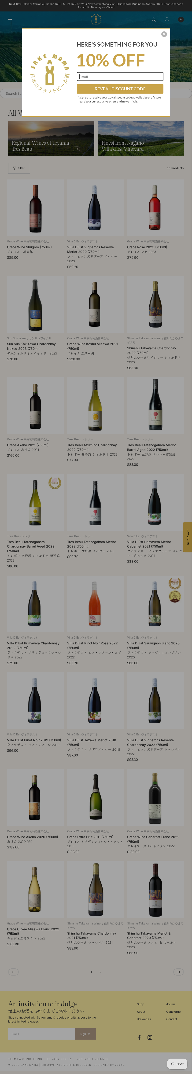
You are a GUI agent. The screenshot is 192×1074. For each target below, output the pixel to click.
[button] (164, 34)
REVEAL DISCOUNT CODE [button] (120, 88)
